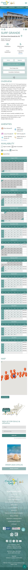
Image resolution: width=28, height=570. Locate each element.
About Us (14, 494)
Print (26, 29)
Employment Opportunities (14, 502)
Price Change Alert (14, 68)
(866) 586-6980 (17, 551)
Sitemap (14, 524)
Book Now (25, 178)
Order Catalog (14, 468)
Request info (24, 29)
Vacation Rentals (14, 497)
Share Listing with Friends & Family (4, 29)
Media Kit (14, 510)
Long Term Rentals (14, 499)
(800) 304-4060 (16, 553)
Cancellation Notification (14, 72)
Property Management (14, 518)
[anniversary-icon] (20, 481)
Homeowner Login (14, 521)
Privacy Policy (7, 563)
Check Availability (14, 64)
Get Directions (5, 397)
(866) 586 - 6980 (14, 77)
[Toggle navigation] (26, 3)
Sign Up (14, 435)
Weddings (14, 507)
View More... (4, 140)
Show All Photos (7, 25)
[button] (13, 376)
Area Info (14, 505)
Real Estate (14, 516)
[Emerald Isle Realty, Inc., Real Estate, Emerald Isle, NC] (7, 528)
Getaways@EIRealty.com (14, 548)
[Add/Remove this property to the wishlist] (2, 29)
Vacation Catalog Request (14, 513)
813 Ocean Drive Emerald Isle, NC (10, 36)
